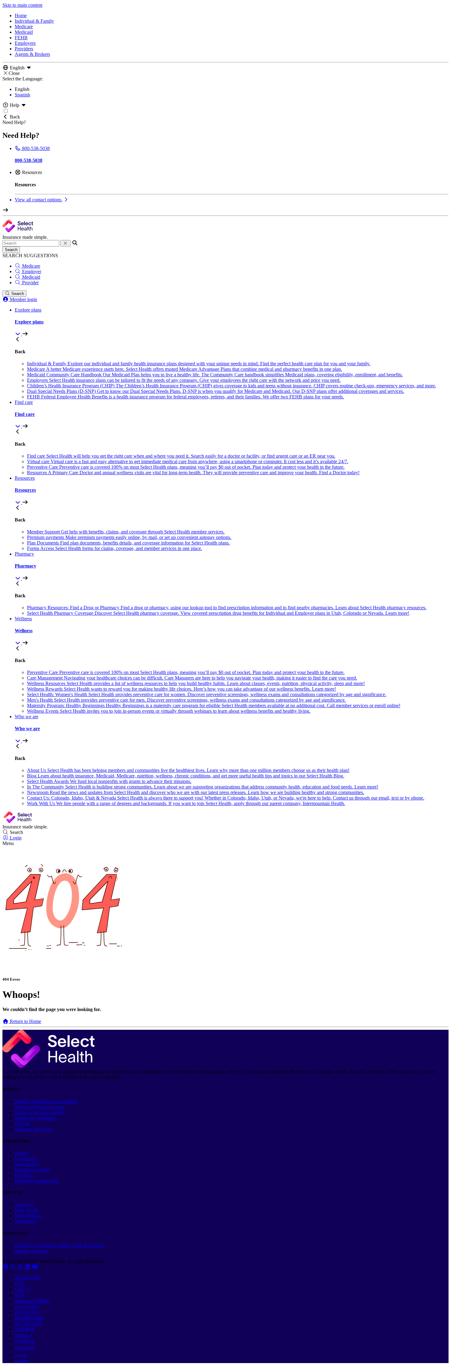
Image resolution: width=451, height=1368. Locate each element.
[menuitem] (232, 322)
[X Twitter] (13, 1266)
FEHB (21, 37)
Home (21, 15)
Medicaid (24, 32)
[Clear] (65, 243)
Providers (24, 48)
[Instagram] (21, 1266)
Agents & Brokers (32, 54)
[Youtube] (35, 1266)
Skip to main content (22, 5)
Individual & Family (34, 21)
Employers (25, 43)
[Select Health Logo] (48, 1066)
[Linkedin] (28, 1266)
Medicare (24, 26)
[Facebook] (6, 1266)
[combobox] (30, 243)
